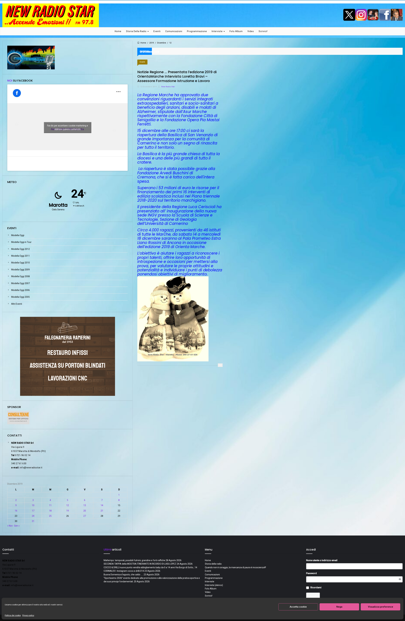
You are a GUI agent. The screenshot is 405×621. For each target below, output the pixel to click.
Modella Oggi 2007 (20, 283)
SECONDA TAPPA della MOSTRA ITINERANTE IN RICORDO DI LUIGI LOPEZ (140, 564)
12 (67, 505)
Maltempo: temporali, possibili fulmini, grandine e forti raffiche (134, 560)
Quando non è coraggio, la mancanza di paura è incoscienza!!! (235, 567)
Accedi (313, 596)
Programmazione (197, 31)
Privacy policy (28, 615)
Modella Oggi (17, 235)
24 (33, 516)
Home (118, 31)
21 (102, 510)
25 (50, 516)
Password (311, 573)
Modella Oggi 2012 (20, 249)
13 (84, 505)
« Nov (10, 525)
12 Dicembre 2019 (148, 87)
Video (250, 31)
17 (33, 510)
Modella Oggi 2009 (20, 269)
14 (102, 505)
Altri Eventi (16, 304)
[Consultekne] (18, 417)
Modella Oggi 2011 (20, 256)
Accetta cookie (298, 606)
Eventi (157, 31)
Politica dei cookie (13, 615)
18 (50, 510)
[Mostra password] (400, 579)
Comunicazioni (173, 31)
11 (50, 505)
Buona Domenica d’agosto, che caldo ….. (123, 574)
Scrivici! (263, 31)
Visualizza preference (380, 606)
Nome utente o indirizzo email (321, 560)
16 (16, 510)
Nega (339, 606)
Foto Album (236, 31)
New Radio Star (168, 87)
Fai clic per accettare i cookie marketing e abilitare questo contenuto (67, 127)
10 (33, 505)
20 (84, 510)
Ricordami (315, 587)
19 (67, 510)
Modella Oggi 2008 (20, 276)
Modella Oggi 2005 (20, 297)
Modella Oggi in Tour (21, 242)
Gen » (17, 525)
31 (33, 521)
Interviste (217, 31)
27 (84, 516)
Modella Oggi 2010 (20, 262)
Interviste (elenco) (214, 585)
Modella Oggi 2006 (20, 290)
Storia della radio (136, 31)
